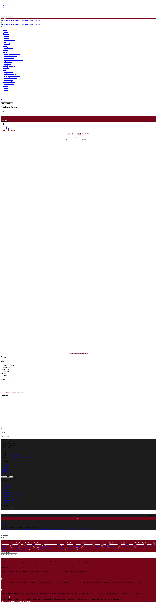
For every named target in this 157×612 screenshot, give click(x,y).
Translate (16, 555)
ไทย (105, 546)
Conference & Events (9, 82)
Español (5, 469)
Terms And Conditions (83, 529)
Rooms (5, 46)
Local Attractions (8, 80)
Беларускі (5, 546)
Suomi (80, 544)
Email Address (6, 508)
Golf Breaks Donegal (10, 74)
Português (140, 546)
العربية (73, 544)
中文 (80, 548)
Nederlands (88, 546)
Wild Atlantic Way (9, 72)
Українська (113, 546)
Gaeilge (88, 544)
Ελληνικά (57, 544)
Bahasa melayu (130, 544)
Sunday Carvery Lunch (10, 56)
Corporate (6, 68)
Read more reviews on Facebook (79, 353)
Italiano (5, 473)
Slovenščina (60, 548)
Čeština (15, 546)
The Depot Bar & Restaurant (12, 54)
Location (6, 38)
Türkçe (97, 546)
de (3, 5)
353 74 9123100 (6, 2)
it (1, 101)
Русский (15, 548)
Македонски (117, 544)
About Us (6, 36)
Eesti (65, 544)
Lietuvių (97, 544)
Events (6, 32)
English (5, 467)
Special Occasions (9, 58)
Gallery (6, 88)
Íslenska (70, 546)
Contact (5, 86)
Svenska (33, 548)
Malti (140, 544)
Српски (42, 548)
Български (149, 544)
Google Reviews (8, 48)
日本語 (123, 546)
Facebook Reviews (9, 40)
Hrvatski (38, 546)
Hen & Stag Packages (9, 66)
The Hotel (6, 34)
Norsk (78, 546)
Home (5, 30)
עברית (62, 546)
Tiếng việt (5, 548)
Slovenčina (71, 548)
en (3, 7)
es (3, 9)
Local (4, 70)
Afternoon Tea (8, 62)
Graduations (7, 64)
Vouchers (5, 50)
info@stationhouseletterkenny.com (13, 392)
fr (3, 11)
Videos (6, 90)
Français (5, 471)
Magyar (29, 546)
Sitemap (61, 529)
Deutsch (5, 465)
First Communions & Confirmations (13, 60)
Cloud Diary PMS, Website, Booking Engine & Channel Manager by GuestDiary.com (29, 529)
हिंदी (22, 546)
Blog (5, 42)
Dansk (48, 544)
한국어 (131, 546)
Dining (5, 52)
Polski (149, 546)
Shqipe (50, 548)
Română (24, 548)
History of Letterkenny (10, 78)
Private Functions (9, 84)
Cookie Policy (70, 529)
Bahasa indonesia (51, 546)
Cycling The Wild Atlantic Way (12, 76)
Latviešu (106, 544)
